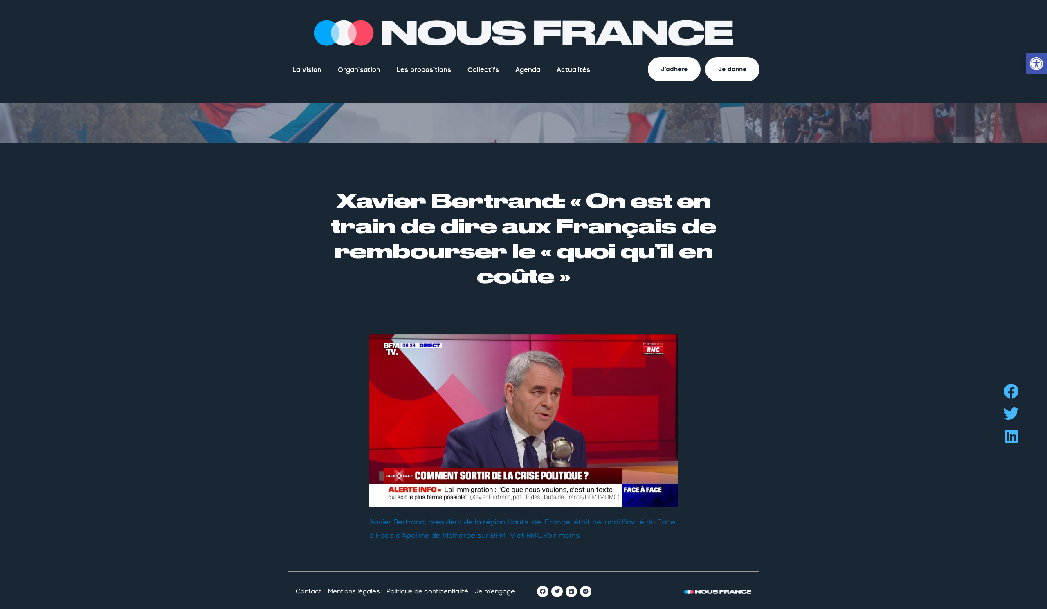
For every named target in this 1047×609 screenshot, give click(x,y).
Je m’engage (495, 591)
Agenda (527, 69)
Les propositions (424, 69)
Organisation (359, 69)
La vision (306, 69)
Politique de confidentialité (427, 591)
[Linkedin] (571, 591)
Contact (308, 591)
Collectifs (483, 69)
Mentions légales (354, 591)
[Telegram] (585, 591)
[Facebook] (542, 591)
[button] (1011, 391)
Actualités (573, 69)
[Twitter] (557, 591)
